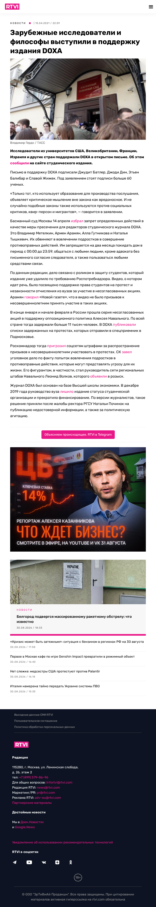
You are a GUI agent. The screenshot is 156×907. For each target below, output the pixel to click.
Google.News (25, 827)
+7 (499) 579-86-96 (33, 777)
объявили (98, 376)
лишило (67, 391)
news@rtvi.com (48, 787)
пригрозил (56, 346)
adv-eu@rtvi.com (48, 798)
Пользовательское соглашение (35, 721)
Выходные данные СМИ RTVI (33, 715)
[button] (151, 6)
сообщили (19, 163)
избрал (77, 221)
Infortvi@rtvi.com (59, 782)
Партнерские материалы (32, 803)
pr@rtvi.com (46, 792)
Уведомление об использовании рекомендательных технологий (62, 842)
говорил (31, 297)
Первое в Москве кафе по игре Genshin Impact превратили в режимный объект (72, 656)
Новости (18, 23)
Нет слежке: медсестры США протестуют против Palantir (55, 671)
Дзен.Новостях (32, 822)
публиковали (124, 324)
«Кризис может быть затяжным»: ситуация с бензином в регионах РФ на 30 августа (77, 642)
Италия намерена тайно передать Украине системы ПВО (55, 686)
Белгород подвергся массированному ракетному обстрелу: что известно (74, 619)
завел (127, 352)
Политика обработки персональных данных (44, 727)
